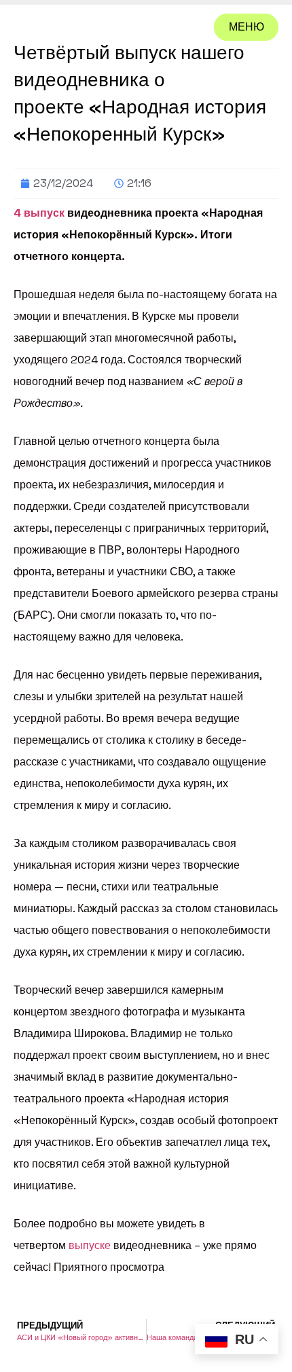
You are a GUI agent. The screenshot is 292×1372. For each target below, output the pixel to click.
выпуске (90, 1245)
